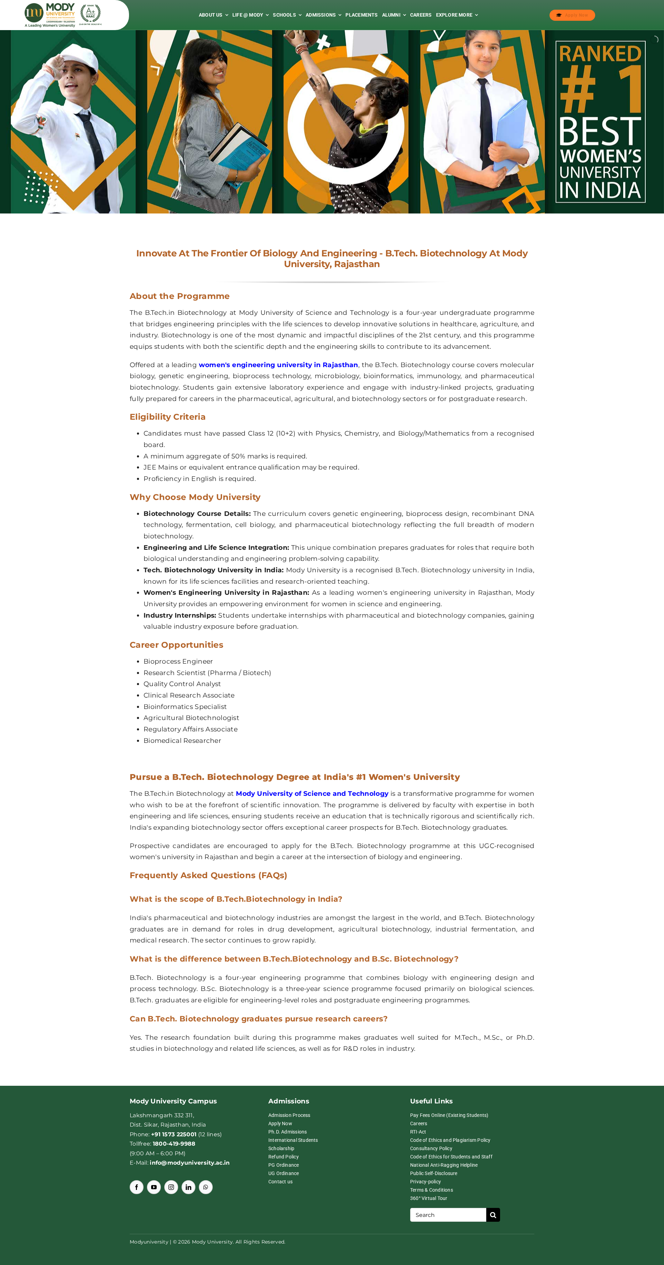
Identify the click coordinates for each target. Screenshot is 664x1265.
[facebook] (137, 1187)
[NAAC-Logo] (90, 8)
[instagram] (171, 1187)
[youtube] (154, 1187)
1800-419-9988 (174, 1143)
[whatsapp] (206, 1187)
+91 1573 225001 (173, 1134)
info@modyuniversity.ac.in (190, 1162)
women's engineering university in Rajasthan (278, 365)
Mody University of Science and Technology (312, 794)
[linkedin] (188, 1187)
